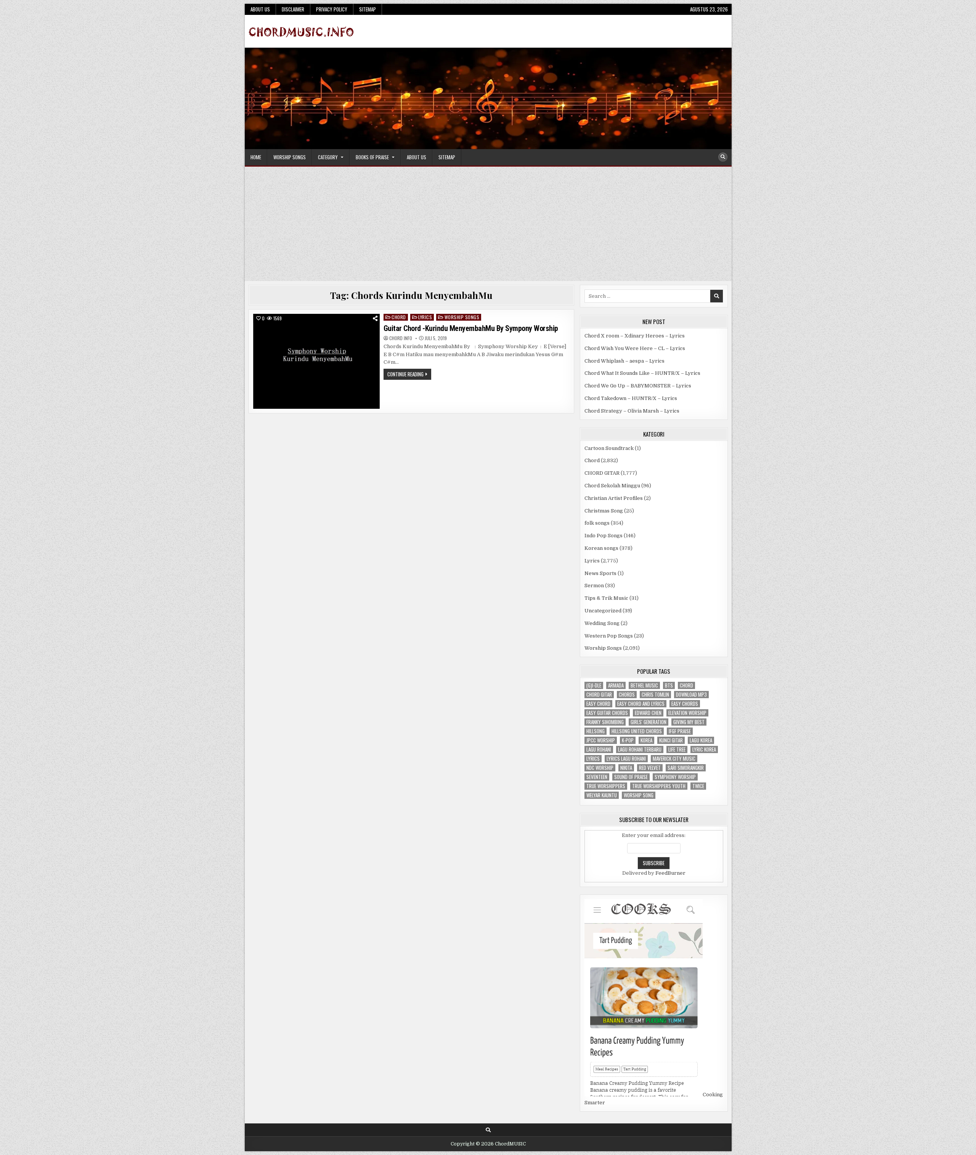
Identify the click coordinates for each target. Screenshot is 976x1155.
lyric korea (704, 749)
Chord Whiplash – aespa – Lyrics (624, 361)
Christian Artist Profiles (613, 498)
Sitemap (367, 9)
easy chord (598, 703)
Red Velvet (650, 767)
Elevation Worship (687, 712)
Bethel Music (644, 685)
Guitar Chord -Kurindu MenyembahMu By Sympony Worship (471, 328)
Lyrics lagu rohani (626, 758)
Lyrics (425, 317)
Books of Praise (372, 157)
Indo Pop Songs (603, 535)
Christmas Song (603, 511)
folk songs (597, 523)
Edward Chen (648, 712)
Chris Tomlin (655, 694)
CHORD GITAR (602, 473)
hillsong (595, 731)
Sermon (594, 585)
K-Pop (628, 740)
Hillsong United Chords (637, 731)
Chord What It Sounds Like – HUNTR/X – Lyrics (642, 373)
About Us (260, 9)
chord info (400, 338)
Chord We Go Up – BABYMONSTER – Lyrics (637, 386)
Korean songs (601, 548)
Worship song (638, 795)
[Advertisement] (488, 223)
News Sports (600, 573)
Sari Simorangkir (686, 767)
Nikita (626, 767)
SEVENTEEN (596, 777)
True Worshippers (605, 786)
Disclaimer (293, 9)
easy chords (684, 703)
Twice (698, 786)
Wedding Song (602, 623)
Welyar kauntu (601, 795)
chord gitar (599, 694)
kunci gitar (671, 740)
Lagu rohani (598, 749)
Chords (627, 694)
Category (328, 157)
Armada (616, 685)
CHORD (686, 685)
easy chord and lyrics (641, 703)
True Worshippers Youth (658, 786)
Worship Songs (289, 157)
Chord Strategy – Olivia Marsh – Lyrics (631, 411)
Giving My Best (689, 722)
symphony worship (675, 777)
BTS (669, 685)
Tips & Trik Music (606, 598)
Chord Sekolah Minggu (612, 485)
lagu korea (701, 740)
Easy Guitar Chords (607, 712)
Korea (646, 740)
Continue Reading (409, 375)
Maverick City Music (674, 758)
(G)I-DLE (593, 685)
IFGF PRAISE (680, 731)
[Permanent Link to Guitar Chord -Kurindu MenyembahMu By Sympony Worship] (316, 361)
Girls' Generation (648, 722)
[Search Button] (722, 157)
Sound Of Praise (631, 777)
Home (255, 157)
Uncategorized (602, 611)
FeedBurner (670, 873)
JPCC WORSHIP (600, 740)
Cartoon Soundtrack (609, 448)
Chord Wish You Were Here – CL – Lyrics (634, 348)
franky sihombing (605, 722)
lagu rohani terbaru (639, 749)
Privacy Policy (331, 9)
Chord (399, 317)
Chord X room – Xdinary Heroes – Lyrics (634, 336)
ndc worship (599, 767)
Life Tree (676, 749)
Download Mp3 (691, 694)
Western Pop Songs (608, 636)
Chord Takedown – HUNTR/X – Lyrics (630, 398)
